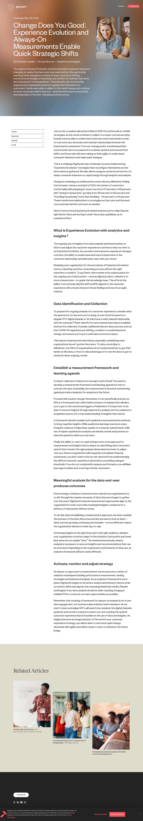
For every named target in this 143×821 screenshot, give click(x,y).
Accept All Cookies (117, 814)
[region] (71, 814)
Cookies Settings (101, 814)
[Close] (139, 814)
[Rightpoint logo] (17, 9)
